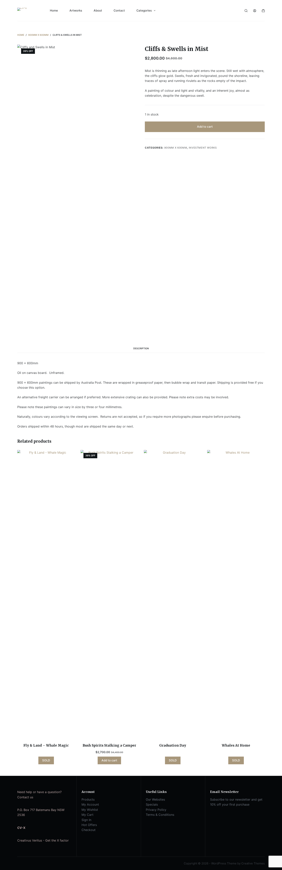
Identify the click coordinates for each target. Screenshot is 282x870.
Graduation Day (172, 745)
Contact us (25, 797)
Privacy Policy (156, 810)
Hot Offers (89, 825)
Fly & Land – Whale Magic (46, 745)
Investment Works (203, 147)
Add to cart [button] (109, 760)
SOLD (46, 760)
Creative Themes (253, 863)
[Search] (246, 10)
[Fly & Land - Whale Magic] (46, 594)
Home (54, 10)
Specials (152, 804)
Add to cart (205, 126)
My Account (90, 804)
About (98, 10)
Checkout (89, 830)
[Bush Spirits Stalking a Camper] (109, 594)
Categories (144, 10)
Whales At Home (236, 745)
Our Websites (155, 799)
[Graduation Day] (172, 594)
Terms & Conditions (160, 815)
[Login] (254, 10)
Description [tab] (141, 348)
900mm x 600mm (175, 147)
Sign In (86, 820)
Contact (119, 10)
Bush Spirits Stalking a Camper (109, 745)
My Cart (87, 815)
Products (88, 799)
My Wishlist (90, 810)
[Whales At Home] (236, 594)
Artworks (75, 10)
